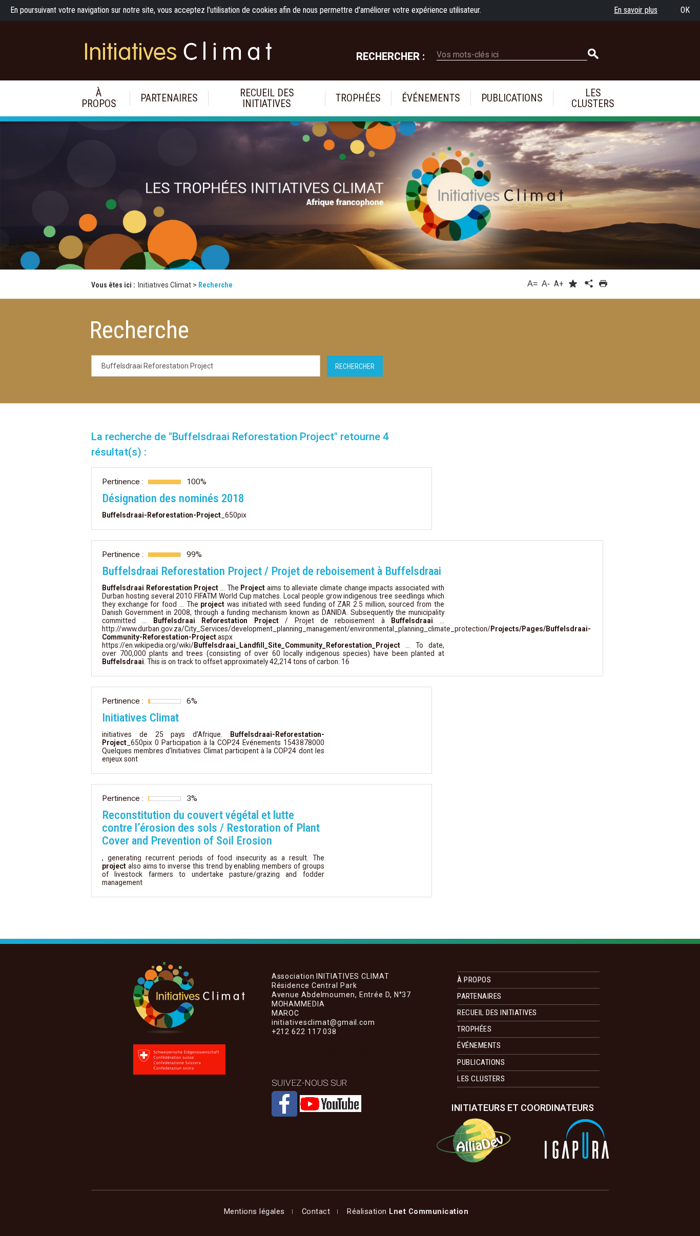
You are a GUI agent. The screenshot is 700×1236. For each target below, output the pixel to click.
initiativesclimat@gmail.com (323, 1050)
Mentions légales (254, 1211)
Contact (316, 1211)
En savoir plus (635, 10)
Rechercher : (390, 57)
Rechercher (355, 366)
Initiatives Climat (140, 718)
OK (685, 10)
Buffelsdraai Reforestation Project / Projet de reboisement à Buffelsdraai (271, 571)
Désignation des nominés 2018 (173, 498)
